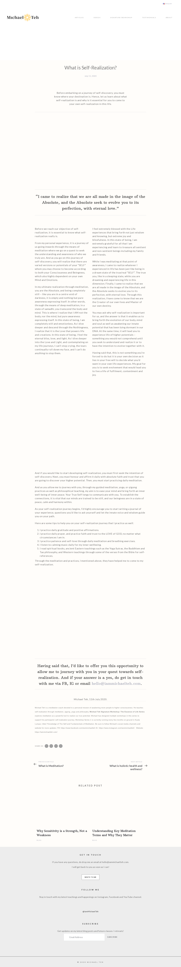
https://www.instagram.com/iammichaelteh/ (117, 728)
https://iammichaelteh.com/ (46, 732)
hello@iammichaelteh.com (116, 683)
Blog (39, 840)
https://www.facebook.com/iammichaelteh (78, 728)
